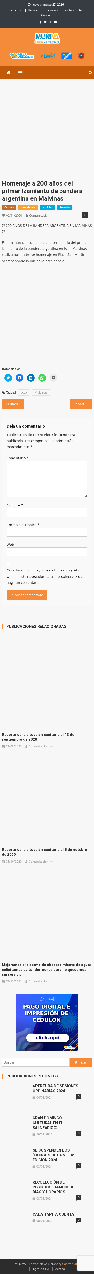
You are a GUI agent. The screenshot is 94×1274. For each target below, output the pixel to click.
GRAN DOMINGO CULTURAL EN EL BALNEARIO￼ (48, 1123)
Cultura (9, 207)
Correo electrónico (23, 524)
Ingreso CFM (40, 1269)
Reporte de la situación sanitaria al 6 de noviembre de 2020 (83, 404)
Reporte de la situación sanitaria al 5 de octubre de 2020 (44, 852)
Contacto (47, 15)
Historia (33, 10)
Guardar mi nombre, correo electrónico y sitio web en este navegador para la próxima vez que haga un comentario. (45, 576)
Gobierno (16, 10)
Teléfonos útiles (74, 10)
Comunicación (39, 215)
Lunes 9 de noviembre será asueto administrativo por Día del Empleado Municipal (16, 404)
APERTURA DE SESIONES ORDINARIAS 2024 (55, 1088)
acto (23, 392)
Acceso (60, 1269)
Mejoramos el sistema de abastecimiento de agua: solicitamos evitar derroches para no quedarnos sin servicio (46, 970)
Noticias (47, 207)
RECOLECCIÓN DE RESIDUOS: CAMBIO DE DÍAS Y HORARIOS (53, 1187)
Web (10, 544)
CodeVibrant (70, 1264)
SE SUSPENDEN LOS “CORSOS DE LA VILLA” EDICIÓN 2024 (54, 1155)
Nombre (15, 505)
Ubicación (51, 10)
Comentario (17, 458)
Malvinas (40, 392)
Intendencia (28, 207)
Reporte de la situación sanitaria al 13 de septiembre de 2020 (38, 737)
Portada (65, 207)
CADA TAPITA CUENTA (53, 1214)
